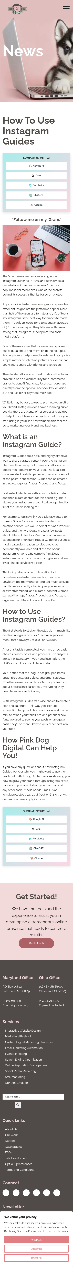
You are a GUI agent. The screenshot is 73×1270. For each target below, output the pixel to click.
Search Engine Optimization (23, 1059)
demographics (46, 304)
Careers (10, 1140)
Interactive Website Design (23, 1030)
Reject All (36, 1258)
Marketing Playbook (18, 1036)
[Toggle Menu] (66, 8)
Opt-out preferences (18, 1164)
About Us (11, 1129)
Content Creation (16, 1082)
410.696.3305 (14, 1000)
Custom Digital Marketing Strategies (29, 1042)
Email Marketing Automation (24, 1048)
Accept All (36, 1239)
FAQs (8, 1152)
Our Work (11, 1135)
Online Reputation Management (26, 1065)
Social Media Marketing (20, 1071)
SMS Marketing (15, 1077)
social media (39, 521)
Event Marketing (16, 1053)
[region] (36, 1239)
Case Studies (13, 1146)
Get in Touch (36, 943)
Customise (36, 1248)
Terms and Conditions (19, 1169)
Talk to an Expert (16, 1158)
